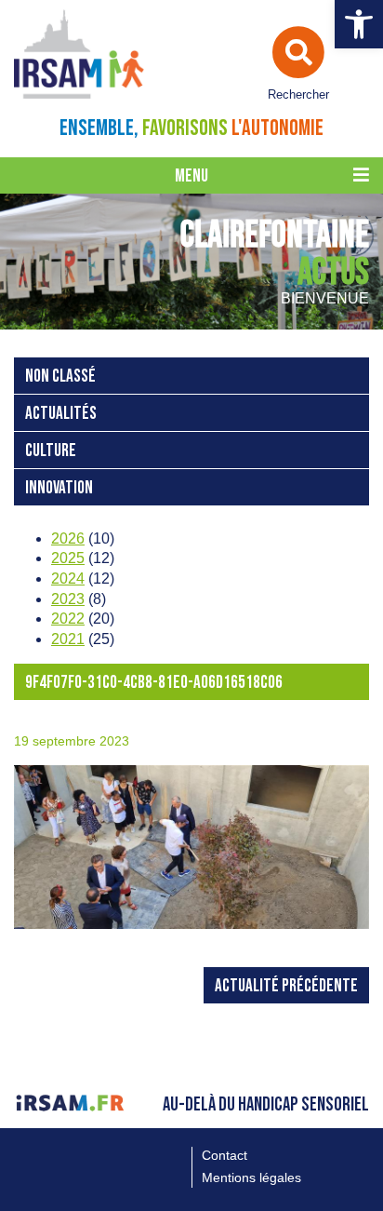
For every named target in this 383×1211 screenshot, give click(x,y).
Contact (224, 1155)
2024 (68, 578)
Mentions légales (251, 1177)
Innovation (59, 488)
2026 (68, 538)
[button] (359, 24)
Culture (50, 451)
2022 (68, 618)
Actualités (61, 413)
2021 (68, 639)
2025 (68, 558)
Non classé (60, 376)
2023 (68, 599)
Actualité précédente (286, 986)
